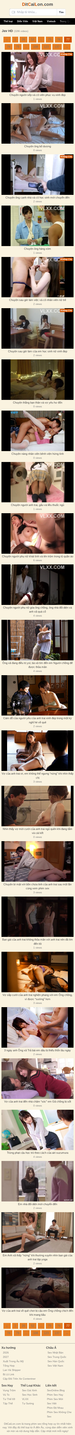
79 (17, 46)
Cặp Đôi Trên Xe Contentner (19, 1378)
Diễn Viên (22, 21)
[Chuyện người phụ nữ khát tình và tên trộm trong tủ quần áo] (37, 533)
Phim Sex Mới (55, 1399)
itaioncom (37, 4)
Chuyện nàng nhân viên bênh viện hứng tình (37, 453)
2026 (6, 1352)
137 (57, 46)
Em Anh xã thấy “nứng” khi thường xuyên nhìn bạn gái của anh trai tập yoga (37, 1257)
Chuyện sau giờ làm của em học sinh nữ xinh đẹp (37, 351)
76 (58, 39)
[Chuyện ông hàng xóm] (37, 226)
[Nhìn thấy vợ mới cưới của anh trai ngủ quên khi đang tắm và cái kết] (37, 806)
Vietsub (51, 21)
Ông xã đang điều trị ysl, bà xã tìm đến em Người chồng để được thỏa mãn (37, 665)
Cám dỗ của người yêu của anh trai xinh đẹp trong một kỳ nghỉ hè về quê (37, 720)
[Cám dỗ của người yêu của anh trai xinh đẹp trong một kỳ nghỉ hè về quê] (37, 695)
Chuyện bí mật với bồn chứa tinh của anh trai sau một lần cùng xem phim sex (37, 886)
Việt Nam (37, 21)
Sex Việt (51, 1403)
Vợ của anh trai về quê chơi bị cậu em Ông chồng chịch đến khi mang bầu (37, 1312)
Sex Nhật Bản (55, 1352)
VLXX (25, 1399)
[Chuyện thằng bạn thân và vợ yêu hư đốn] (37, 379)
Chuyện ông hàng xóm (37, 248)
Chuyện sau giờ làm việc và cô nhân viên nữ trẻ (37, 299)
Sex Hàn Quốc (56, 1361)
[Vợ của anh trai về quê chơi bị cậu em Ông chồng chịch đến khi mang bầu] (37, 1288)
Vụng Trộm (9, 1390)
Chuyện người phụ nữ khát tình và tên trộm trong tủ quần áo (37, 556)
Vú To (6, 1394)
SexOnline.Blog (56, 1390)
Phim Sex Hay (55, 1394)
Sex (49, 1416)
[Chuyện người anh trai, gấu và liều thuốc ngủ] (37, 482)
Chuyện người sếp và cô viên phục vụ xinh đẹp (37, 94)
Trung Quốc (66, 21)
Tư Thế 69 (9, 1399)
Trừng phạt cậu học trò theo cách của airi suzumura (37, 1152)
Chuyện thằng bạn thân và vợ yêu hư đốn (37, 402)
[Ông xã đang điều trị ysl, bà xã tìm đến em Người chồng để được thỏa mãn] (37, 640)
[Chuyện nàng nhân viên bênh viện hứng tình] (37, 431)
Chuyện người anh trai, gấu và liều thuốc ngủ (37, 504)
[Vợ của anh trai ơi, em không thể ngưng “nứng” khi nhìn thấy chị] (37, 750)
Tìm (61, 12)
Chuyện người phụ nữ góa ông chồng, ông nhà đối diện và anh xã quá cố (37, 609)
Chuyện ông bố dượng (37, 146)
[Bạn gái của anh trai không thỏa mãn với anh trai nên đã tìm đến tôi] (37, 917)
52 (32, 39)
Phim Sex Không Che (59, 1412)
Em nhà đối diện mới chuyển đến (37, 1204)
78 (8, 46)
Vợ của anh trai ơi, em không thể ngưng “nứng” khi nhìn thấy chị (38, 775)
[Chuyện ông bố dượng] (37, 123)
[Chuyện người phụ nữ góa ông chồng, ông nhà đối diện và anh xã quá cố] (37, 584)
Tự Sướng (28, 1403)
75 (49, 39)
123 (46, 46)
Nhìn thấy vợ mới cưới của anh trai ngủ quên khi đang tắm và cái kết (37, 831)
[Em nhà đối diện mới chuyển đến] (37, 1181)
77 (68, 39)
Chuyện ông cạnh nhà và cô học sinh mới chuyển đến (37, 197)
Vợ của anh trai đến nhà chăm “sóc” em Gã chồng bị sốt (37, 1101)
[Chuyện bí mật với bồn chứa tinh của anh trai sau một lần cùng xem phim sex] (37, 861)
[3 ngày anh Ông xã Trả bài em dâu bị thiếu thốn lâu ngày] (37, 1027)
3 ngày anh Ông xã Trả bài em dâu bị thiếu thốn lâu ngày (37, 1050)
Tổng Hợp (9, 1365)
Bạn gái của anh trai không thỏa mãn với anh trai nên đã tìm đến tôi (37, 941)
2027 (6, 1356)
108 (35, 46)
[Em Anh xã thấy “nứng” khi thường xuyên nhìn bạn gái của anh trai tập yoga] (37, 1232)
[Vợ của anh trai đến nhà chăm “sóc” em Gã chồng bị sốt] (37, 1078)
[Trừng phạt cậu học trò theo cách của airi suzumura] (37, 1130)
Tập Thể (8, 1403)
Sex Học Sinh (30, 1394)
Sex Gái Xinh (29, 1390)
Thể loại (8, 21)
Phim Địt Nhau (55, 1407)
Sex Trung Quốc (57, 1356)
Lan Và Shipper (12, 1370)
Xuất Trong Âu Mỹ (13, 1361)
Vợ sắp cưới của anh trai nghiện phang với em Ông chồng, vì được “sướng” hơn (37, 997)
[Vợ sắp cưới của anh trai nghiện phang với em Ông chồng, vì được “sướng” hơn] (37, 972)
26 (23, 39)
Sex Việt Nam (55, 1365)
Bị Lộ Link (8, 1374)
